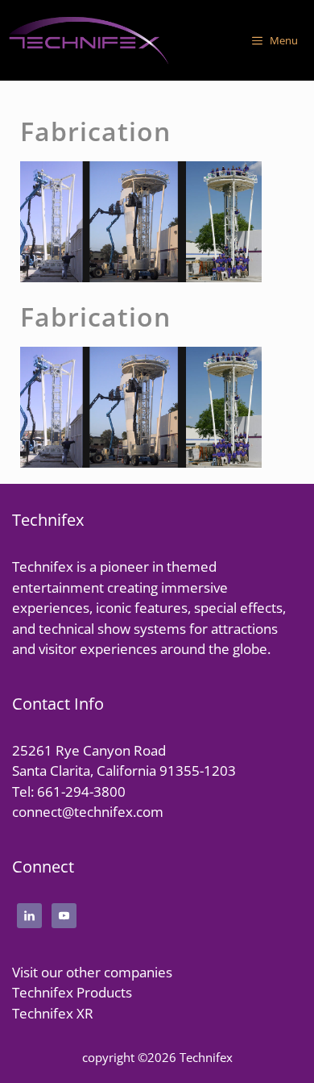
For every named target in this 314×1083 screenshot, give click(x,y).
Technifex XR (52, 1013)
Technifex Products (72, 992)
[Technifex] (88, 40)
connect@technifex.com (87, 811)
